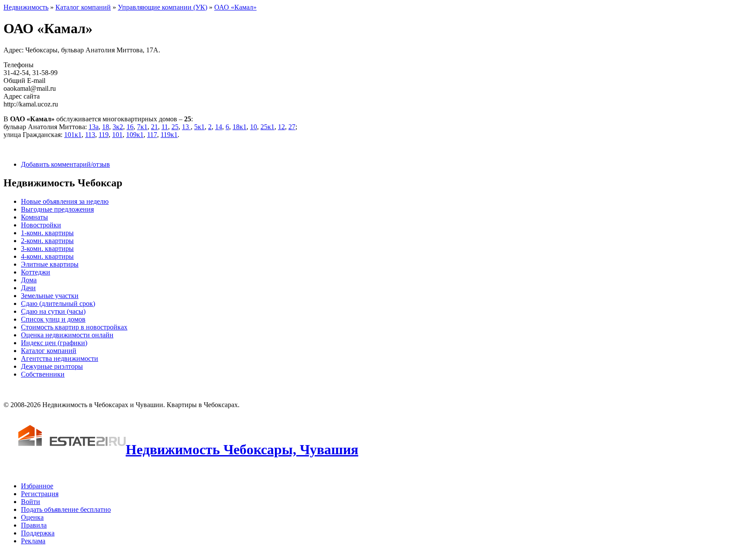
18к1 (240, 126)
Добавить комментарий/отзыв (65, 164)
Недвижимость (25, 7)
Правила (34, 525)
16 (130, 126)
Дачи (28, 287)
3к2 (118, 126)
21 (154, 126)
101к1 (73, 134)
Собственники (43, 374)
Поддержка (38, 533)
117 (152, 134)
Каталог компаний (83, 7)
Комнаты (34, 217)
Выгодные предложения (57, 209)
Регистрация (39, 493)
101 (117, 134)
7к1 (142, 126)
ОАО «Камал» (235, 7)
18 (105, 126)
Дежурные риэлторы (52, 366)
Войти (30, 501)
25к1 (267, 126)
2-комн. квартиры (47, 240)
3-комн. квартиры (47, 248)
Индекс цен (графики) (54, 342)
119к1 (169, 134)
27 (291, 126)
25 (174, 126)
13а (94, 126)
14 (218, 126)
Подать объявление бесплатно (66, 509)
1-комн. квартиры (47, 233)
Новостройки (41, 225)
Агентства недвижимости (59, 358)
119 (104, 134)
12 (281, 126)
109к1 (135, 134)
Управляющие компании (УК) (162, 7)
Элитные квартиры (50, 264)
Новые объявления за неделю (65, 201)
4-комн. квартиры (47, 256)
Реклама (33, 541)
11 (164, 126)
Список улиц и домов (53, 319)
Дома (29, 280)
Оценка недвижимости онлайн (67, 335)
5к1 (199, 126)
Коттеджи (35, 272)
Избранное (37, 486)
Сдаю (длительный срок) (58, 303)
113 (90, 134)
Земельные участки (50, 295)
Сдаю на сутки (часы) (53, 311)
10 (253, 126)
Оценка (32, 517)
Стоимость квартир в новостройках (74, 327)
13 (186, 126)
